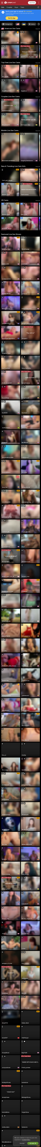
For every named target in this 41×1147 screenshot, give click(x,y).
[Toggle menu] (2, 2)
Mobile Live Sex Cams (10, 130)
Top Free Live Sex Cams (10, 62)
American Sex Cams (12, 28)
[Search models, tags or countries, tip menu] (38, 7)
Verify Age (11, 18)
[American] (17, 24)
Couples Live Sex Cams (10, 96)
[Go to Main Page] (12, 3)
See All (38, 29)
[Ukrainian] (24, 24)
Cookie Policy (26, 1139)
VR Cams (4, 200)
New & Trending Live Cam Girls (13, 166)
